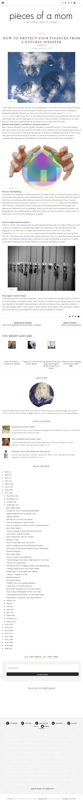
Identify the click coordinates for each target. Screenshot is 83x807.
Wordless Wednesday (19, 785)
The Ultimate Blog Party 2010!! (26, 439)
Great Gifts (29, 757)
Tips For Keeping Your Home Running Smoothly (24, 545)
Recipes (57, 771)
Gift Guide (47, 753)
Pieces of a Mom (19, 799)
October (10, 502)
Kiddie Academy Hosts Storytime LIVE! (21, 514)
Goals (7, 757)
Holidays (48, 757)
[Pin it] (75, 316)
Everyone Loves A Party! (23, 427)
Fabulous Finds (29, 748)
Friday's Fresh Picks (13, 753)
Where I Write (61, 780)
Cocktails (39, 743)
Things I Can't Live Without (56, 775)
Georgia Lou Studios (54, 799)
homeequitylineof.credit (48, 203)
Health (40, 757)
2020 (7, 484)
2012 (7, 636)
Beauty (55, 734)
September (11, 505)
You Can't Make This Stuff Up (42, 785)
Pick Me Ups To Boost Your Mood (19, 519)
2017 (7, 493)
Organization (43, 766)
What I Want (49, 780)
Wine (7, 785)
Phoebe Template (31, 799)
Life (54, 762)
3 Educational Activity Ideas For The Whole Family (25, 595)
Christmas (28, 743)
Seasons (66, 771)
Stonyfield (30, 775)
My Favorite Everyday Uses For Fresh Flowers (23, 589)
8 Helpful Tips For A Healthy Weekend (20, 583)
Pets (62, 766)
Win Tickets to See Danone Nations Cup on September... (28, 548)
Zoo (57, 785)
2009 (7, 645)
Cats (57, 739)
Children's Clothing (13, 743)
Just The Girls (11, 762)
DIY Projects (50, 743)
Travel (72, 775)
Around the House (20, 734)
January (10, 621)
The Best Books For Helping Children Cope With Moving (27, 566)
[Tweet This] (70, 316)
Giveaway (57, 753)
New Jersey (9, 766)
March (9, 615)
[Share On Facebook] (72, 316)
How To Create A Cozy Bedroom (18, 557)
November (11, 499)
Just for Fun (24, 762)
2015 (7, 627)
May (8, 609)
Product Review (28, 771)
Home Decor (59, 757)
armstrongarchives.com (22, 233)
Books (50, 739)
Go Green (67, 753)
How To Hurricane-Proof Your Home (20, 543)
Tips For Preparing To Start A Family (20, 522)
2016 (7, 624)
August (10, 600)
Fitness (61, 748)
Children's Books (68, 739)
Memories (62, 762)
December (11, 496)
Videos (22, 780)
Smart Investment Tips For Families (20, 537)
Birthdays (19, 739)
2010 (7, 642)
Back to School (36, 734)
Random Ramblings (44, 771)
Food (68, 748)
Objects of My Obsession (25, 766)
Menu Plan (72, 762)
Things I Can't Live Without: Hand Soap (31, 452)
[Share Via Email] (78, 316)
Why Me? (72, 780)
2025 (7, 472)
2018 (7, 490)
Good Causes (18, 757)
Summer (40, 775)
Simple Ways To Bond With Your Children (22, 571)
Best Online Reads (13, 508)
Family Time (42, 748)
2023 (7, 475)
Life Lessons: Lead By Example (18, 534)
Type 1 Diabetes (11, 780)
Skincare (8, 775)
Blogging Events (32, 739)
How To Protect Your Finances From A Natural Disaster (27, 525)
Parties (55, 766)
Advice (41, 33)
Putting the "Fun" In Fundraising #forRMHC (22, 511)
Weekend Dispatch (13, 551)
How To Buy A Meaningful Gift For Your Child (23, 592)
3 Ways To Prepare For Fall (16, 574)
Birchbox (8, 739)
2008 (7, 648)
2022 (7, 478)
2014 (7, 630)
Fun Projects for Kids (32, 753)
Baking (47, 734)
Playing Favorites (12, 517)
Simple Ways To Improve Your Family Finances (24, 598)
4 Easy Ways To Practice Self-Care (19, 586)
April (8, 612)
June (8, 606)
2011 (7, 639)
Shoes (74, 771)
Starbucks (19, 775)
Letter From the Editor (41, 762)
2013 (7, 633)
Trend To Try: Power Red (16, 563)
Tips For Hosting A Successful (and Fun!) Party (24, 531)
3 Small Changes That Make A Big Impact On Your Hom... (28, 560)
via (15, 101)
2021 (7, 481)
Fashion (52, 748)
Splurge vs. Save (12, 540)
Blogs (43, 739)
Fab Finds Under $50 (13, 748)
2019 (7, 487)
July (8, 603)
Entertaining (62, 743)
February (10, 618)
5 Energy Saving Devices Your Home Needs (22, 569)
